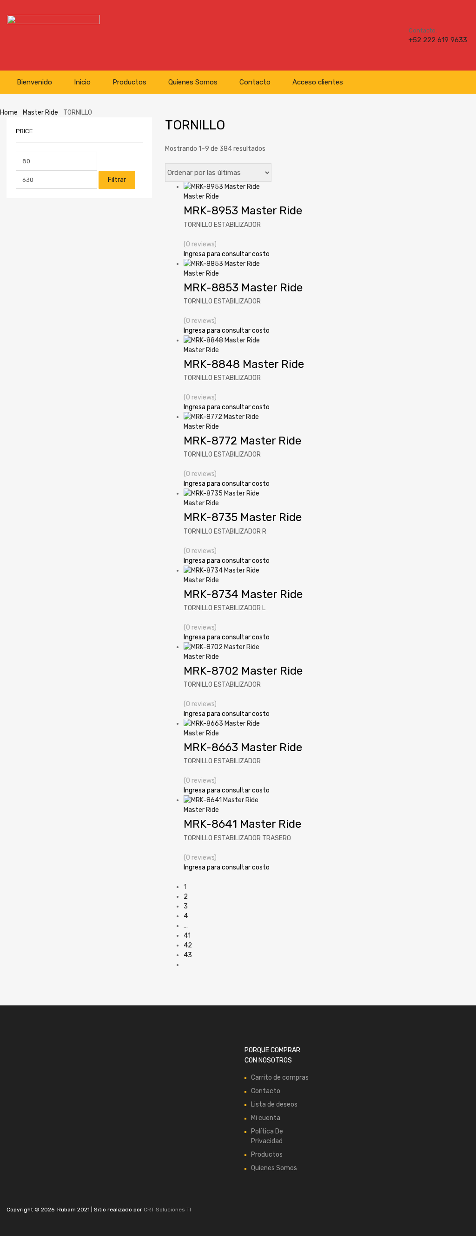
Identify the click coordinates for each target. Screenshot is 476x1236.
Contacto (255, 82)
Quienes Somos (193, 82)
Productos (129, 82)
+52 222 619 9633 (431, 40)
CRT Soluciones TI (167, 1209)
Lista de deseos (274, 1104)
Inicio (82, 82)
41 (187, 936)
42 (188, 945)
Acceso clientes (317, 82)
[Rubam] (53, 22)
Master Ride (40, 112)
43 (188, 955)
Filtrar (117, 180)
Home (9, 112)
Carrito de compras (280, 1078)
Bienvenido (34, 82)
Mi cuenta (265, 1118)
